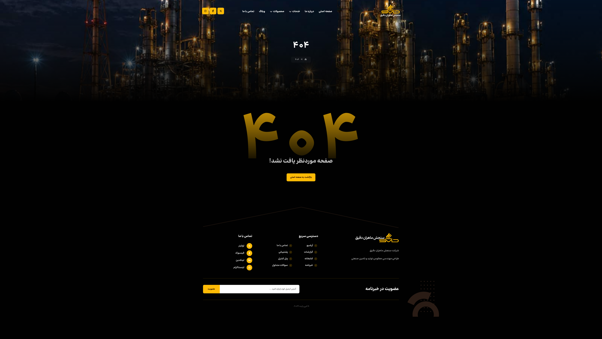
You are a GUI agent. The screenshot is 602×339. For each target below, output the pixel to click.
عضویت (211, 289)
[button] (220, 11)
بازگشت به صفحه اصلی (301, 177)
